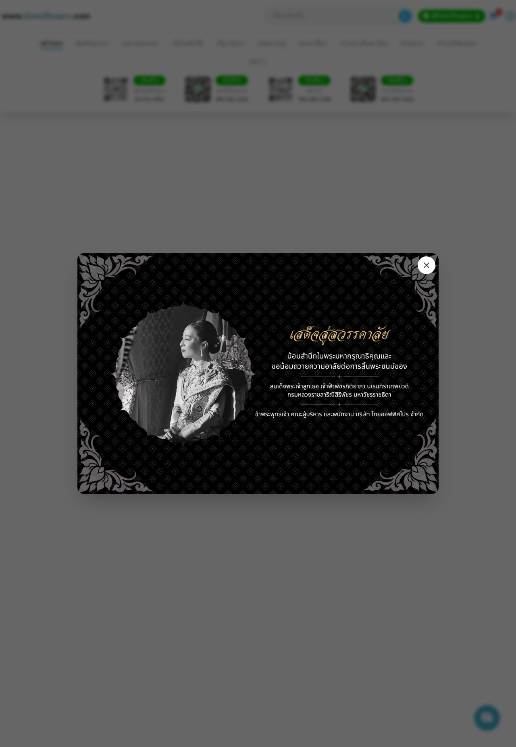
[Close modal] (426, 265)
